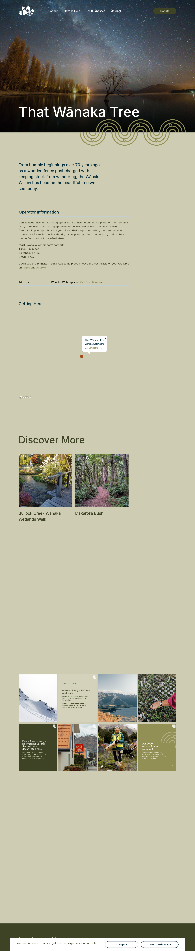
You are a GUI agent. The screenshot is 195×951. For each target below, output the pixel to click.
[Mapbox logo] (25, 397)
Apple (26, 267)
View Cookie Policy (160, 944)
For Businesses (95, 11)
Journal (116, 11)
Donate (165, 11)
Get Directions (89, 282)
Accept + (121, 944)
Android (41, 267)
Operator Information (39, 212)
